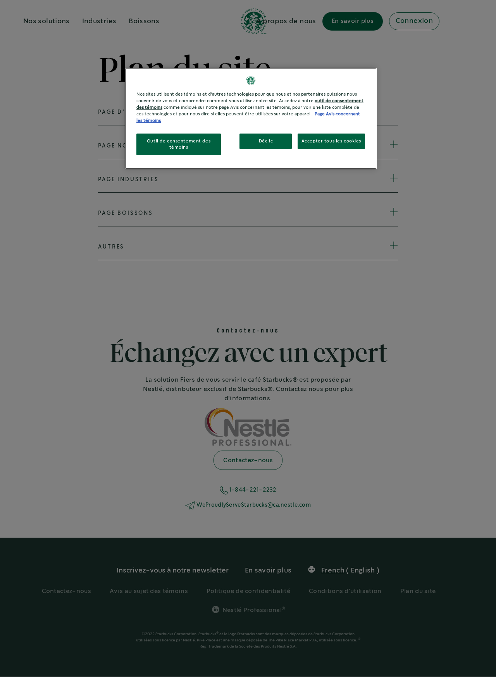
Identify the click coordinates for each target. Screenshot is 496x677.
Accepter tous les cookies (331, 141)
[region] (251, 118)
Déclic (266, 141)
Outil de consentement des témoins (178, 144)
